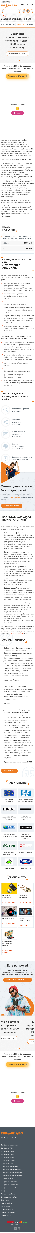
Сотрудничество (6, 1206)
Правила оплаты (7, 1209)
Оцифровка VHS (7, 1148)
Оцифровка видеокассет (9, 1145)
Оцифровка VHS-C (7, 1151)
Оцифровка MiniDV (8, 1163)
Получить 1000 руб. (17, 76)
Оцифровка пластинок (9, 1182)
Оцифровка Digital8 (8, 1157)
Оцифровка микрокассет (9, 1185)
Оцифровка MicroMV (8, 1160)
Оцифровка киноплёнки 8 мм (11, 1169)
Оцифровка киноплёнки (9, 1166)
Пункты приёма (6, 1203)
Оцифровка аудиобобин (9, 1188)
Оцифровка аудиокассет (9, 1191)
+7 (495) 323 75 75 (26, 4)
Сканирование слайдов (9, 1197)
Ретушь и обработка (8, 1194)
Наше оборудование (8, 1212)
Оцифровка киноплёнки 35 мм (11, 1176)
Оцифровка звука (7, 1179)
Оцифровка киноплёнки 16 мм (11, 1173)
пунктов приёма (17, 633)
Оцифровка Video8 (7, 1154)
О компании (5, 1200)
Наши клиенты (6, 1215)
